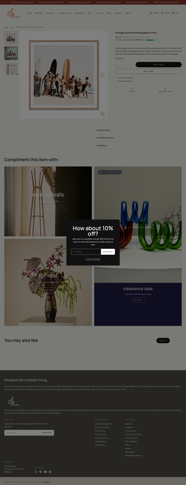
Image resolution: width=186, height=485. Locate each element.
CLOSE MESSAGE (93, 259)
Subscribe (108, 252)
